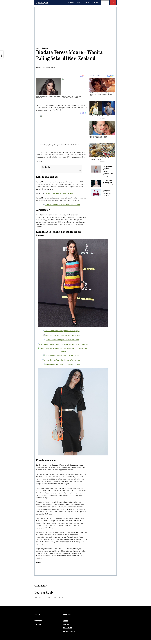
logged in (47, 597)
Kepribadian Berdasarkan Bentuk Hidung (108, 182)
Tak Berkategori (42, 48)
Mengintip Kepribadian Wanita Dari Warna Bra (107, 192)
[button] (1, 54)
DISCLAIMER (67, 628)
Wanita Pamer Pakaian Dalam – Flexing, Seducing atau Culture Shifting (108, 171)
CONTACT (66, 624)
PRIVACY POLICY (69, 631)
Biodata (38, 562)
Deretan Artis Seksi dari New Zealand (59, 193)
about (65, 621)
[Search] (113, 2)
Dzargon (42, 2)
